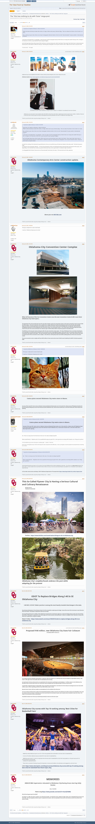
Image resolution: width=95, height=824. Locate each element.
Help (75, 822)
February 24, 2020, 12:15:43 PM (27, 122)
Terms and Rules (79, 822)
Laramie (14, 51)
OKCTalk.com (57, 214)
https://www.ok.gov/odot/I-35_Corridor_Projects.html (70, 471)
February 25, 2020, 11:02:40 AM (27, 157)
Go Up (11, 810)
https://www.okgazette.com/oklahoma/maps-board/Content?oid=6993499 (45, 77)
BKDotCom (14, 225)
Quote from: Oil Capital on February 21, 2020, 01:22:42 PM (34, 28)
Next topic (82, 19)
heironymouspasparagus (16, 417)
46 (25, 22)
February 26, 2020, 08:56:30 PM (27, 416)
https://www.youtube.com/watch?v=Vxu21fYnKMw (56, 791)
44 (22, 22)
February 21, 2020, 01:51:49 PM (27, 26)
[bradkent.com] (11, 237)
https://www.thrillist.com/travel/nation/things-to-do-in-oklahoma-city (52, 535)
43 (20, 22)
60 (29, 22)
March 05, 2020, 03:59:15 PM (27, 590)
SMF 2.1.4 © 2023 (11, 822)
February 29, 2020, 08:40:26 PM (27, 478)
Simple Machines (17, 822)
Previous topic (76, 19)
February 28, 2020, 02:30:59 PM (27, 449)
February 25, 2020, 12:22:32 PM (27, 346)
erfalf (13, 26)
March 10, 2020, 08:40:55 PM (27, 774)
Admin (47, 13)
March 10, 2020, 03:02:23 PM (27, 703)
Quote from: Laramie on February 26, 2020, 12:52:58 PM (34, 419)
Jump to (68, 815)
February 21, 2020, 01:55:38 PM (27, 51)
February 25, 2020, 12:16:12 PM (27, 243)
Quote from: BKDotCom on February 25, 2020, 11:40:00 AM (34, 349)
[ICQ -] (11, 134)
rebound (14, 122)
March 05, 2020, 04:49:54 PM (27, 627)
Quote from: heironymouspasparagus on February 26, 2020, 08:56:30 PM (37, 452)
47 (27, 22)
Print (84, 22)
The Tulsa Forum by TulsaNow (20, 5)
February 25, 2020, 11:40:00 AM (27, 225)
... (19, 22)
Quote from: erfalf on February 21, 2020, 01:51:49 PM (33, 124)
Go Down (12, 22)
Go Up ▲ (84, 822)
